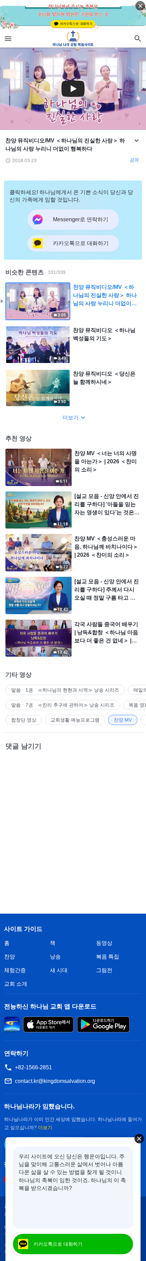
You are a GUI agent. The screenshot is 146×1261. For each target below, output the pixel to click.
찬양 (9, 957)
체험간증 (15, 970)
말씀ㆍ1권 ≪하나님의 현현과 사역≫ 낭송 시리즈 (65, 690)
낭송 (55, 957)
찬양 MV (123, 720)
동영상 (104, 943)
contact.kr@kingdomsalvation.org (55, 1081)
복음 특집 (107, 957)
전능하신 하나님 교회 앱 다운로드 (50, 1006)
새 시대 (59, 970)
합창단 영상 (23, 720)
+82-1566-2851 (33, 1067)
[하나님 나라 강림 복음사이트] (73, 38)
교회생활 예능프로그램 (75, 720)
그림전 (104, 970)
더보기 (70, 417)
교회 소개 (15, 984)
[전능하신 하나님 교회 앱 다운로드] (12, 1024)
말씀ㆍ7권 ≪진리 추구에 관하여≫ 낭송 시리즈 (62, 705)
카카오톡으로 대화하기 (58, 1244)
